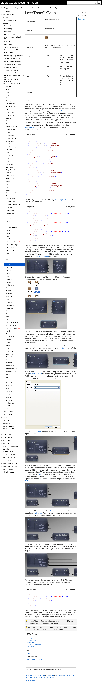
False (8, 181)
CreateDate (10, 135)
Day (7, 153)
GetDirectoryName (12, 193)
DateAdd (9, 150)
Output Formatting (10, 67)
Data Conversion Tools (10, 466)
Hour (7, 216)
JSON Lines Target (12, 245)
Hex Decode (10, 210)
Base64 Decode (11, 104)
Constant (9, 121)
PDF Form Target (11, 328)
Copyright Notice (8, 14)
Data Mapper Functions (12, 83)
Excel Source (10, 176)
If (6, 224)
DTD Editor (6, 420)
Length (8, 259)
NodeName (10, 305)
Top (7, 377)
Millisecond (10, 285)
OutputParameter (12, 322)
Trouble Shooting (8, 469)
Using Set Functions (11, 47)
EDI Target (9, 167)
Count (8, 132)
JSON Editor (6, 423)
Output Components (11, 70)
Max (7, 276)
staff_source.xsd (31, 127)
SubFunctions (8, 53)
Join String (9, 239)
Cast (7, 109)
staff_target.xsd (60, 199)
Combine (9, 124)
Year (7, 409)
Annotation (10, 98)
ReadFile (9, 334)
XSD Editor (6, 449)
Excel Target (10, 178)
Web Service (10, 397)
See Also (82, 19)
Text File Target (11, 371)
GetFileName (10, 199)
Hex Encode (10, 213)
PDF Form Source (11, 325)
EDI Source (9, 164)
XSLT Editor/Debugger (10, 452)
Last (7, 253)
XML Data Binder (40, 675)
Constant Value (36, 374)
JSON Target (10, 250)
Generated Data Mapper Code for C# (14, 76)
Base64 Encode (11, 106)
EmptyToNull (10, 170)
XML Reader (62, 348)
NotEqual (9, 314)
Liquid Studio (9, 2)
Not (7, 311)
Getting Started (9, 34)
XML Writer (38, 513)
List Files (9, 268)
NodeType (9, 308)
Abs (7, 89)
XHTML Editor (7, 440)
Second (8, 345)
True (7, 389)
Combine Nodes (11, 127)
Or (7, 319)
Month (8, 299)
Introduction (7, 11)
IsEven (8, 222)
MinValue (9, 294)
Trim (7, 380)
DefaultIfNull (10, 155)
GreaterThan (10, 201)
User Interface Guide (10, 20)
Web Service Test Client (10, 455)
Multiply (9, 302)
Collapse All (83, 12)
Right (8, 342)
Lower (8, 273)
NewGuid (9, 282)
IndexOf (9, 219)
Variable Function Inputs (12, 64)
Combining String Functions (13, 56)
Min (7, 288)
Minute (8, 291)
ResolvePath (10, 337)
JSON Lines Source (12, 242)
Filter (8, 184)
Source (37, 256)
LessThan (9, 262)
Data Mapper (50, 675)
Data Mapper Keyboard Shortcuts (12, 80)
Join (7, 236)
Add (7, 92)
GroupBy (9, 207)
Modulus (9, 296)
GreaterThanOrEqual (13, 204)
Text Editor (6, 432)
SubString (9, 354)
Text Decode (10, 363)
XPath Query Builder (9, 458)
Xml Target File (11, 406)
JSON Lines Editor (8, 426)
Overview (7, 32)
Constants (61, 111)
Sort (7, 348)
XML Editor (6, 443)
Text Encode (10, 366)
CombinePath (10, 130)
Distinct (8, 158)
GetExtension (10, 196)
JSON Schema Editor (9, 429)
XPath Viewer (38, 677)
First (7, 187)
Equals (8, 173)
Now (7, 317)
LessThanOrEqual (12, 265)
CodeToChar (10, 115)
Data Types (8, 44)
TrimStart (9, 386)
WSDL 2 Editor (7, 437)
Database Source (11, 144)
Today (8, 374)
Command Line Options (12, 73)
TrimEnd (9, 383)
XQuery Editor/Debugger (11, 446)
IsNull (8, 230)
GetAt (8, 190)
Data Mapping (7, 29)
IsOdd (8, 233)
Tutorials (5, 17)
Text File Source (11, 368)
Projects (5, 23)
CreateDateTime (11, 138)
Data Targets (8, 414)
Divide (8, 161)
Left (7, 256)
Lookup (8, 271)
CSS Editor (6, 417)
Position (8, 331)
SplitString (9, 351)
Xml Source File (11, 403)
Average (9, 101)
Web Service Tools (49, 677)
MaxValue (9, 279)
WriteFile (9, 400)
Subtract (9, 357)
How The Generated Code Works (12, 38)
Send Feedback (30, 680)
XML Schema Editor (69, 675)
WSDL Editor (7, 435)
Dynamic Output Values (12, 50)
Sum (7, 360)
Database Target (11, 147)
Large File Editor (8, 460)
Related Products (8, 472)
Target (46, 256)
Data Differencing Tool (10, 463)
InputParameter (11, 227)
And (7, 95)
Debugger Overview (9, 26)
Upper (8, 394)
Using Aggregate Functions (13, 61)
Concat (8, 118)
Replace (8, 340)
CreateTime (10, 141)
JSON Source (10, 248)
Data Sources (8, 412)
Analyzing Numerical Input (13, 58)
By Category (10, 86)
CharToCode (10, 112)
